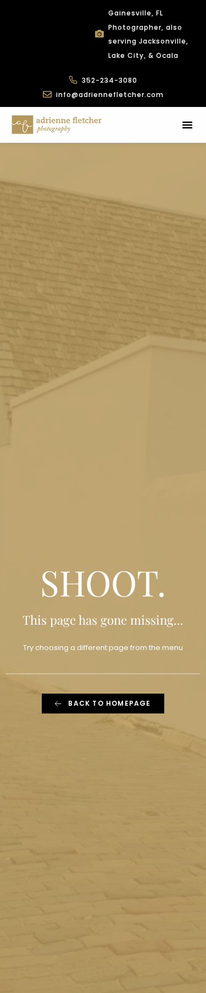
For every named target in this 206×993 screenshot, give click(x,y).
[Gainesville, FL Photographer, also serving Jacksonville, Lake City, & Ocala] (99, 33)
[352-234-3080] (73, 80)
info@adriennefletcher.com (110, 94)
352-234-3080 (109, 80)
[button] (187, 124)
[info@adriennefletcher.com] (47, 94)
